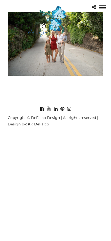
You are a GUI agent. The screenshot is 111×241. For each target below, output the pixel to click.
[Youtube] (49, 108)
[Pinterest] (62, 108)
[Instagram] (69, 108)
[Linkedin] (55, 108)
